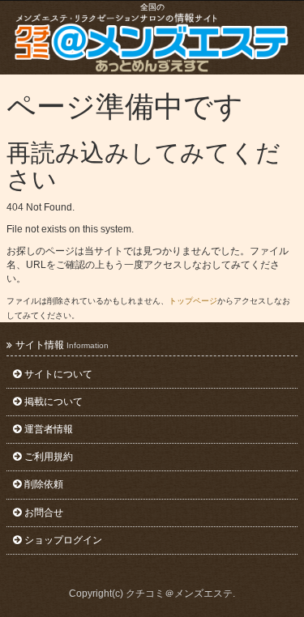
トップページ (193, 300)
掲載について (53, 401)
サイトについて (58, 374)
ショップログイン (63, 540)
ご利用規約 (48, 456)
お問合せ (43, 512)
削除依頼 (43, 484)
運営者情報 (48, 429)
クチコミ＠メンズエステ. (180, 593)
